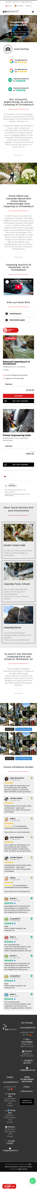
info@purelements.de (26, 2)
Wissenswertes (27, 1091)
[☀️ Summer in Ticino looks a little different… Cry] (26, 707)
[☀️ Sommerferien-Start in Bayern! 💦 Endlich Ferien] (11, 714)
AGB (29, 1164)
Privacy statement (10, 492)
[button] (18, 61)
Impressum (22, 1167)
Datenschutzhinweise (11, 1167)
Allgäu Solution (22, 1169)
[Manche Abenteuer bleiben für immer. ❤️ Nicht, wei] (18, 714)
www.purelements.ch (10, 1082)
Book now (18, 396)
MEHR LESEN (18, 155)
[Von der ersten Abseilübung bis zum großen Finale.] (26, 722)
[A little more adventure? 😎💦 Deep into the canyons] (11, 707)
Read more (8, 384)
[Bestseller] (18, 336)
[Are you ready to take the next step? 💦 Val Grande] (18, 722)
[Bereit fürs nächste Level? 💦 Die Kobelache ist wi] (11, 722)
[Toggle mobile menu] (33, 12)
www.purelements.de (28, 1028)
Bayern (27, 1087)
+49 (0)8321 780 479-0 (12, 2)
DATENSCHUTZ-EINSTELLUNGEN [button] (27, 1101)
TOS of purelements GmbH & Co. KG (15, 490)
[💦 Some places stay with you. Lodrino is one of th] (26, 714)
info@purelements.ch (10, 1150)
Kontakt (29, 1167)
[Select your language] (6, 477)
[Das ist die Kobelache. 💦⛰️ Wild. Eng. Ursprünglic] (18, 707)
